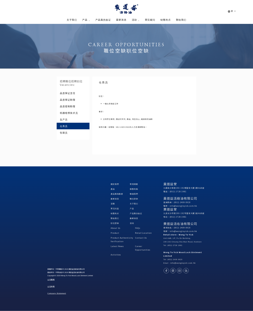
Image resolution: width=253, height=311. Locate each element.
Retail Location (143, 233)
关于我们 (134, 203)
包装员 (64, 132)
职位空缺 (115, 223)
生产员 (64, 119)
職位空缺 (134, 198)
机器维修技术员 (69, 113)
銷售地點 (134, 189)
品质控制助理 (67, 106)
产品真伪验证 (136, 213)
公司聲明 (51, 279)
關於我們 (115, 184)
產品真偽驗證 (117, 194)
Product (115, 233)
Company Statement (56, 293)
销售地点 (115, 213)
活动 (132, 223)
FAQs (137, 228)
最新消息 (115, 198)
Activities (116, 254)
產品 (113, 189)
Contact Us (141, 237)
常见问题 (115, 208)
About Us (115, 228)
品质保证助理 (67, 99)
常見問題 (134, 184)
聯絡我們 (134, 194)
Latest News (117, 246)
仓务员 (64, 126)
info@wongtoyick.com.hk (183, 206)
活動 (113, 203)
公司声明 (51, 286)
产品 (132, 208)
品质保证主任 (67, 93)
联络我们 (115, 218)
